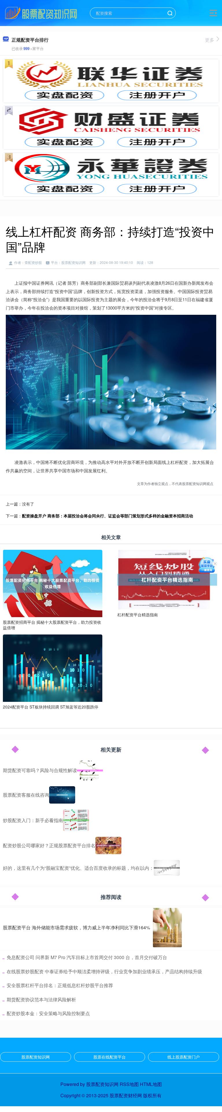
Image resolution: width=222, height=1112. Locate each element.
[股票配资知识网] (41, 12)
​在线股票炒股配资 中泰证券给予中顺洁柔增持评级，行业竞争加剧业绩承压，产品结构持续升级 (104, 971)
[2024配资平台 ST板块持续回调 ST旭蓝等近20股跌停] (52, 667)
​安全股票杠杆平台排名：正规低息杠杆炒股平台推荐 (60, 985)
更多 (209, 39)
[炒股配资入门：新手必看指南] (76, 820)
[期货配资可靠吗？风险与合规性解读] (90, 771)
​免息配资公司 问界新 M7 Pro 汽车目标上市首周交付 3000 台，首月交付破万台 (87, 957)
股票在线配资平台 (109, 1057)
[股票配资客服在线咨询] (62, 795)
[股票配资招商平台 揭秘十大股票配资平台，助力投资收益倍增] (52, 583)
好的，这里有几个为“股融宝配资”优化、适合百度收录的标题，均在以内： (78, 868)
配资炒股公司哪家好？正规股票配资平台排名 (49, 845)
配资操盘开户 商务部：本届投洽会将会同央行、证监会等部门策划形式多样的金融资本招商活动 (107, 516)
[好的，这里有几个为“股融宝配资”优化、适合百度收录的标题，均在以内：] (167, 868)
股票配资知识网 (35, 1057)
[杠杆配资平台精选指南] (167, 579)
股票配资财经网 (126, 1095)
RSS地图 (129, 1084)
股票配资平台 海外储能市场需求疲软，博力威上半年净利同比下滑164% (76, 927)
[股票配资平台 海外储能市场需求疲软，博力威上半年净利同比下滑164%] (167, 927)
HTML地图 (151, 1084)
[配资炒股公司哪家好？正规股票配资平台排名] (108, 845)
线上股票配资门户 (183, 1057)
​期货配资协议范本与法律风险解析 (41, 999)
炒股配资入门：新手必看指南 (33, 820)
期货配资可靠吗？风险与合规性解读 (40, 770)
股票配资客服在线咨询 (26, 794)
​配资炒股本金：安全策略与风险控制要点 (48, 1013)
